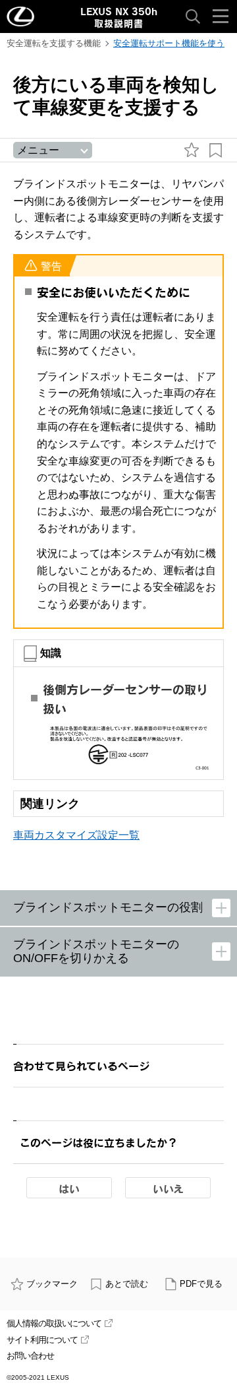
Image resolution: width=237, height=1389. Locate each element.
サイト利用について (42, 1340)
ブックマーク (52, 1284)
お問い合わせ (30, 1356)
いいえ (168, 1188)
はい (69, 1188)
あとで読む (126, 1284)
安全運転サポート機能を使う (168, 43)
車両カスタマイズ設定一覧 (76, 835)
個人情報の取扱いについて (54, 1323)
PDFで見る (201, 1284)
